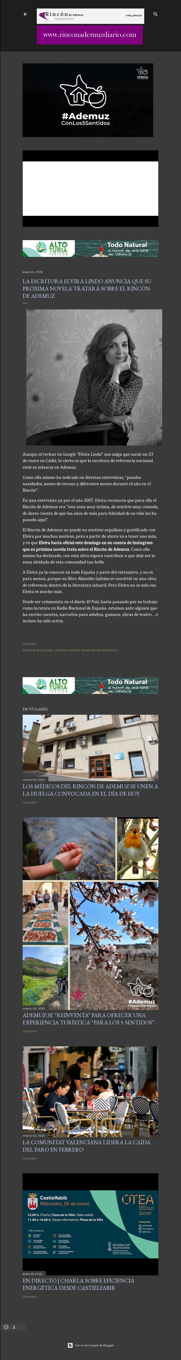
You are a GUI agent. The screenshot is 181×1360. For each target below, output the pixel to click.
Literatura (61, 650)
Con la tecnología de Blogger (94, 1345)
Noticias (74, 650)
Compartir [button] (30, 643)
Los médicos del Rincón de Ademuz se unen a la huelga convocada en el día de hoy (90, 790)
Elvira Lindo (45, 650)
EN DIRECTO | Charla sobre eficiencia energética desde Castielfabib (78, 1284)
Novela (85, 650)
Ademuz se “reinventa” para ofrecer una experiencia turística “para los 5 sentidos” (88, 1018)
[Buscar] (155, 13)
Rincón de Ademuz (105, 650)
